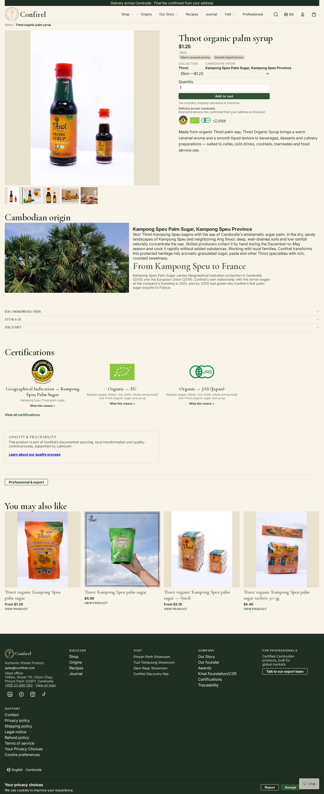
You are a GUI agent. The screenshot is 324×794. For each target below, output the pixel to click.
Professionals (253, 14)
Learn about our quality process (34, 454)
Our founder (208, 662)
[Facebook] (21, 694)
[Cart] (314, 14)
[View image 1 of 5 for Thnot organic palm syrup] (13, 195)
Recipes (192, 14)
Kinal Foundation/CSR (217, 673)
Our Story (166, 14)
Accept (290, 787)
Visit (228, 14)
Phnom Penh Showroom (152, 657)
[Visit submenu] (233, 14)
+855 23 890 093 (19, 685)
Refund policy (17, 737)
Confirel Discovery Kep (151, 674)
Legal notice (15, 731)
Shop (125, 14)
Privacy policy (17, 720)
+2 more (219, 120)
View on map (46, 685)
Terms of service (19, 743)
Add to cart (224, 96)
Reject (270, 787)
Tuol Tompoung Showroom (154, 662)
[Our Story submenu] (176, 14)
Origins (146, 14)
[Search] (276, 14)
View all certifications (22, 415)
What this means (41, 405)
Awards (204, 668)
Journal (211, 14)
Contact (12, 714)
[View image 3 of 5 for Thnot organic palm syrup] (51, 195)
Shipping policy (18, 726)
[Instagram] (33, 694)
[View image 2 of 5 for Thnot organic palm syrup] (32, 195)
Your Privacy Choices (24, 749)
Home (9, 25)
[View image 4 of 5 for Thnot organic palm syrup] (70, 195)
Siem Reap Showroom (150, 668)
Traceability (208, 685)
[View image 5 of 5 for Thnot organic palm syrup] (89, 195)
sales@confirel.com (20, 668)
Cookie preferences (22, 754)
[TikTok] (44, 694)
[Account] (302, 14)
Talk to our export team (285, 671)
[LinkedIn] (10, 694)
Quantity (186, 81)
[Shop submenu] (131, 14)
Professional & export (26, 482)
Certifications (210, 679)
